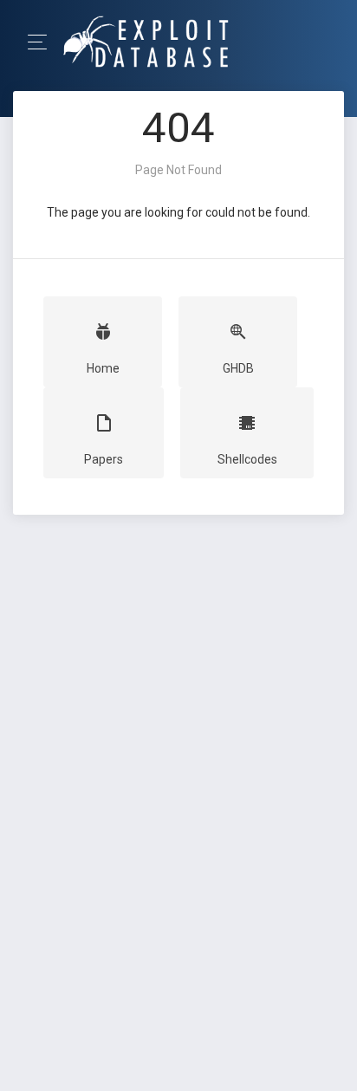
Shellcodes (247, 459)
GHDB (238, 368)
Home (103, 368)
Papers (103, 459)
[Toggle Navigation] (43, 42)
